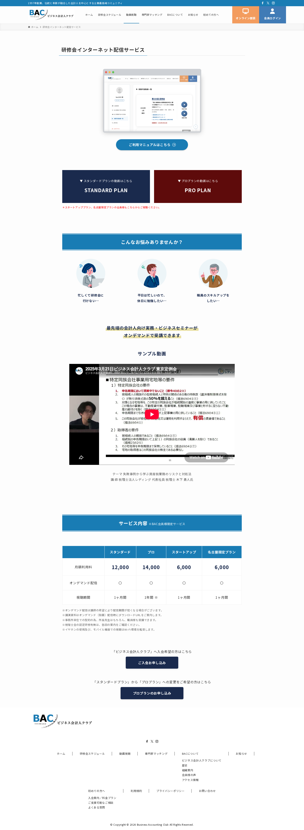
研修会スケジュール (92, 754)
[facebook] (262, 3)
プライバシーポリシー (170, 791)
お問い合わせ (207, 791)
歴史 (185, 765)
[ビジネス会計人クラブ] (51, 15)
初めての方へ (96, 791)
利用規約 (136, 791)
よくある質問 (96, 807)
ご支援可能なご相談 (101, 803)
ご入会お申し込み (152, 662)
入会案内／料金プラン (102, 798)
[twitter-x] (268, 3)
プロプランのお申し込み (152, 693)
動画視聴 (125, 754)
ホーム (61, 754)
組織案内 (187, 770)
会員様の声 (189, 775)
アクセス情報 (190, 780)
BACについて (190, 754)
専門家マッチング (156, 754)
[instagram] (273, 3)
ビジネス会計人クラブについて (201, 760)
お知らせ (241, 754)
